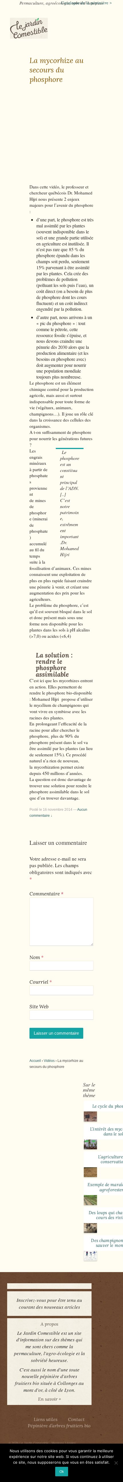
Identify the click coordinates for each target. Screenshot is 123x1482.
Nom (34, 957)
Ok (61, 1471)
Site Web (39, 1006)
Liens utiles (45, 1419)
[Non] (116, 1463)
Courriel (38, 982)
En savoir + (49, 1399)
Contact (76, 1419)
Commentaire (46, 894)
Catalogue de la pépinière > (86, 2)
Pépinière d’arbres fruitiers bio (59, 1425)
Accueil (35, 1061)
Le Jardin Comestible (34, 1443)
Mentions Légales (63, 1443)
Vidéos (49, 1061)
